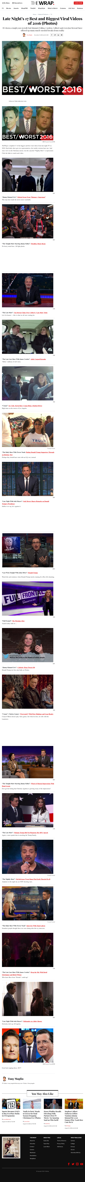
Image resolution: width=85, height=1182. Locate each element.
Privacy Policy (61, 1143)
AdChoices (60, 1146)
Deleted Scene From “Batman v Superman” (32, 197)
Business (80, 8)
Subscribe (78, 3)
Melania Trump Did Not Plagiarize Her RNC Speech (31, 833)
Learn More (46, 1146)
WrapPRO (24, 8)
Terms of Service (61, 1140)
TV (3, 8)
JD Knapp (68, 1125)
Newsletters (18, 3)
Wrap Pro (46, 1137)
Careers (32, 1149)
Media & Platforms (43, 14)
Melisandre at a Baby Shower (32, 1021)
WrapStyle (41, 8)
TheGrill (32, 8)
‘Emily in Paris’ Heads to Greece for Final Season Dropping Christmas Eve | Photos (32, 1114)
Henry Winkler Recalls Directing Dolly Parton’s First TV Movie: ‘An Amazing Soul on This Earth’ (52, 1115)
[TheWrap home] (42, 3)
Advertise (32, 1143)
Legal (59, 1137)
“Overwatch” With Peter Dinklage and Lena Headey (36, 714)
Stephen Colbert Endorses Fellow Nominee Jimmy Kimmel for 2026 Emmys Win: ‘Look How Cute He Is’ (74, 1116)
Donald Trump (33, 573)
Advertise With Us (75, 1152)
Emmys (73, 1146)
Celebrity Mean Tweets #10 (26, 667)
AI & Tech (71, 8)
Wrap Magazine (76, 1137)
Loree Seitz (27, 1121)
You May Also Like (42, 1093)
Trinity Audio (17, 101)
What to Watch (53, 8)
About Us (32, 1140)
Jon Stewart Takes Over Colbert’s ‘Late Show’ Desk (30, 313)
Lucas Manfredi (7, 1119)
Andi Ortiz (47, 1123)
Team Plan (46, 1143)
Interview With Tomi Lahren (36, 926)
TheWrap (33, 1137)
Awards (16, 8)
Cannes (73, 1140)
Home (34, 14)
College (73, 1143)
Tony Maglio (29, 35)
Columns (63, 8)
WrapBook (33, 1158)
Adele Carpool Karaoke (38, 359)
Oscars (73, 1149)
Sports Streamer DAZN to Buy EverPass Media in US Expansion (11, 1113)
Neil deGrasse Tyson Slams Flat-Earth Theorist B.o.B (33, 879)
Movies (8, 8)
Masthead (32, 1152)
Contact (32, 1146)
